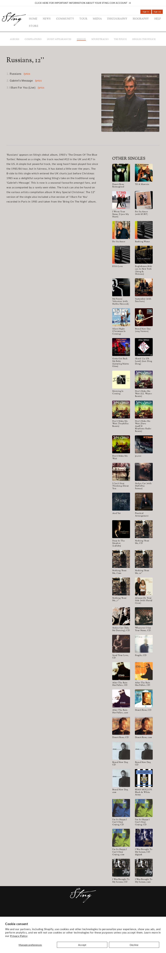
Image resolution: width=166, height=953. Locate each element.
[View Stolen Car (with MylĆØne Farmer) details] (144, 472)
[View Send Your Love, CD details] (121, 644)
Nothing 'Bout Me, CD (142, 542)
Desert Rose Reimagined (118, 185)
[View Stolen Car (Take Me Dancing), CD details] (121, 616)
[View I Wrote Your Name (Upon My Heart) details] (121, 200)
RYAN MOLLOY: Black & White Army (143, 792)
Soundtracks (100, 39)
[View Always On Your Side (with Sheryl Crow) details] (144, 586)
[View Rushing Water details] (144, 230)
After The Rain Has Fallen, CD (120, 684)
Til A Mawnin (142, 184)
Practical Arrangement (141, 514)
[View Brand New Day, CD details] (121, 751)
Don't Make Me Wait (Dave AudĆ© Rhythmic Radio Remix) (143, 426)
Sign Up (158, 12)
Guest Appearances (59, 39)
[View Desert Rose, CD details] (144, 698)
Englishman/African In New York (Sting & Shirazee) (143, 270)
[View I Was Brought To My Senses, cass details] (144, 868)
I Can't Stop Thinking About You (120, 486)
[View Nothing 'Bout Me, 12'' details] (144, 559)
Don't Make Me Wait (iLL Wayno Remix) (143, 394)
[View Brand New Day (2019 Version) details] (144, 317)
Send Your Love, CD (120, 656)
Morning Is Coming (117, 392)
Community (42, 913)
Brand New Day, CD (120, 763)
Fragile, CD (141, 655)
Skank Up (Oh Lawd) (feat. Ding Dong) (143, 361)
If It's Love (117, 266)
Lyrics (27, 73)
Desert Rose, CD (143, 710)
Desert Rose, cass (143, 737)
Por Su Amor (118, 242)
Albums (14, 39)
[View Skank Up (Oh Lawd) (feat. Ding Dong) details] (144, 347)
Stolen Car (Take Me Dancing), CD (121, 629)
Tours (57, 913)
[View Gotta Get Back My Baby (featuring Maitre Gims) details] (121, 347)
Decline (134, 944)
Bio (98, 913)
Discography (84, 913)
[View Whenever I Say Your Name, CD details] (144, 616)
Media (68, 913)
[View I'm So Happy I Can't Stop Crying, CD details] (121, 808)
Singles (81, 39)
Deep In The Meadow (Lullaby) (118, 543)
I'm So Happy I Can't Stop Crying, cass (119, 852)
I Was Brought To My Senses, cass (143, 880)
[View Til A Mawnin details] (144, 173)
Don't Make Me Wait (120, 457)
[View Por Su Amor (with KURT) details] (144, 200)
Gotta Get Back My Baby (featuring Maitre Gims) (120, 363)
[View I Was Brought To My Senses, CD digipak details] (144, 838)
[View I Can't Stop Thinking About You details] (121, 472)
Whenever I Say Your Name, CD (143, 629)
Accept (82, 944)
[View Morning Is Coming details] (121, 380)
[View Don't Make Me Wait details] (121, 444)
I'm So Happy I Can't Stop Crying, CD (119, 822)
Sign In (147, 12)
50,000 (138, 456)
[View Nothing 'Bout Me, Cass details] (121, 559)
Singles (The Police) (144, 39)
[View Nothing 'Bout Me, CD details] (144, 529)
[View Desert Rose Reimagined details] (121, 173)
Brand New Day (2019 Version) (143, 330)
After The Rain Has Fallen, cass (120, 711)
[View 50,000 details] (144, 444)
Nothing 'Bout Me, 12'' (142, 572)
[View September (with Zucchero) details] (144, 287)
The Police (120, 39)
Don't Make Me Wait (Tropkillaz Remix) (120, 424)
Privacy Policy (18, 935)
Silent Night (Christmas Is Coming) (118, 331)
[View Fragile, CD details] (144, 644)
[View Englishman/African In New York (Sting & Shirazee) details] (144, 255)
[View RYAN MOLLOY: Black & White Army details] (144, 778)
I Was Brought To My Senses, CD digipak (143, 852)
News (28, 913)
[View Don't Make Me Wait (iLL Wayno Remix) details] (144, 380)
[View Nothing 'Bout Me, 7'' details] (121, 586)
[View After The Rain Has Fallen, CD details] (121, 671)
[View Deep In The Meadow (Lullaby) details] (121, 529)
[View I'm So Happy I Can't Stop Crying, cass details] (121, 838)
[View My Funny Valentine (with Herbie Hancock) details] (121, 287)
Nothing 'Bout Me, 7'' (119, 599)
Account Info (132, 913)
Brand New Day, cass (120, 791)
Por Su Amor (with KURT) (141, 213)
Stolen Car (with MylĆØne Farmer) (143, 486)
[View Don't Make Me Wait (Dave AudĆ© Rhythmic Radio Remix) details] (144, 409)
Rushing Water (142, 242)
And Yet (116, 513)
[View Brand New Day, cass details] (121, 778)
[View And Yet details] (121, 502)
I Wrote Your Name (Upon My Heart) (120, 214)
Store (115, 913)
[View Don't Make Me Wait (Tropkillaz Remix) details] (121, 409)
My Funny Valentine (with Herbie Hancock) (120, 302)
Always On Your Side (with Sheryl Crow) (143, 601)
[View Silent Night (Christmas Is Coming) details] (121, 317)
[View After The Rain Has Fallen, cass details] (121, 698)
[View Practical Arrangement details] (144, 502)
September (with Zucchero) (143, 300)
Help (106, 913)
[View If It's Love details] (121, 255)
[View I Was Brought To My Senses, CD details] (121, 868)
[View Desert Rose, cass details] (144, 726)
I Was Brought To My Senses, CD (121, 880)
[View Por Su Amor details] (121, 230)
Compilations (33, 39)
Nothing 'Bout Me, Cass (119, 572)
